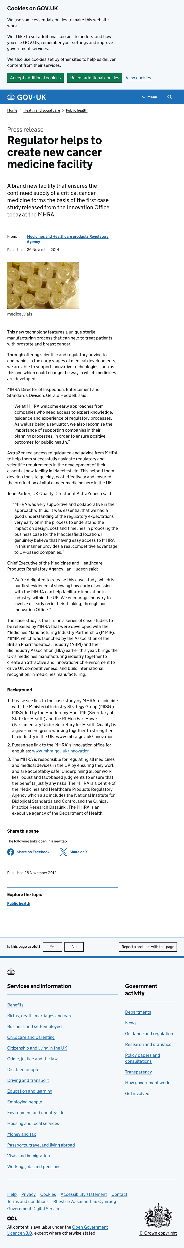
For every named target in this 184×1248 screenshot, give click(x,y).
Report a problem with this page (148, 946)
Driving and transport (28, 1080)
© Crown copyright (158, 1233)
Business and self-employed (34, 1026)
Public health (76, 110)
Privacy (28, 1194)
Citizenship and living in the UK (37, 1048)
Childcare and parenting (31, 1037)
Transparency (138, 1072)
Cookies (48, 1194)
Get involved (137, 1093)
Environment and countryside (35, 1112)
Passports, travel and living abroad (41, 1145)
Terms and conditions (28, 1201)
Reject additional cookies (94, 77)
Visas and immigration (28, 1155)
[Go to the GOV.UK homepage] (26, 97)
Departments (138, 1012)
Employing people (24, 1102)
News (131, 1023)
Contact (119, 1194)
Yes (56, 946)
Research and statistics (148, 1044)
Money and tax (21, 1134)
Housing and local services (33, 1123)
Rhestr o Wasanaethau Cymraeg (84, 1201)
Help (12, 1194)
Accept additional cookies (35, 77)
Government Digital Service (33, 1208)
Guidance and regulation (149, 1033)
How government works (148, 1082)
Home (12, 110)
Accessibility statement (84, 1194)
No (78, 946)
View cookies (138, 77)
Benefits (15, 1005)
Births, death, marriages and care (40, 1015)
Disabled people (23, 1069)
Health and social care (41, 110)
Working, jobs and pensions (33, 1166)
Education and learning (29, 1091)
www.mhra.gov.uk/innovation (61, 751)
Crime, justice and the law (32, 1059)
